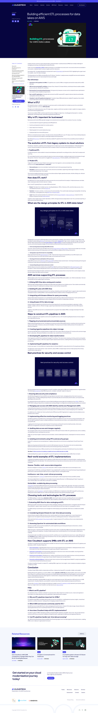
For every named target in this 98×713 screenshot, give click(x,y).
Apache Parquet (44, 254)
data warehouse (70, 194)
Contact (71, 5)
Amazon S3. (47, 188)
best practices (37, 391)
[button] (36, 5)
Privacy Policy (70, 699)
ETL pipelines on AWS (65, 583)
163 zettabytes (59, 71)
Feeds (63, 689)
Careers (66, 5)
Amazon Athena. (46, 196)
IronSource (41, 476)
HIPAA (76, 401)
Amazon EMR (50, 260)
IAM (53, 267)
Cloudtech (40, 491)
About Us (76, 689)
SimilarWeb (30, 485)
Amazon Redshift (61, 194)
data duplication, (56, 157)
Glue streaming (47, 519)
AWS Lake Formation (75, 267)
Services (48, 5)
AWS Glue (49, 192)
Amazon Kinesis (56, 248)
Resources (60, 5)
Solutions (36, 5)
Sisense (44, 467)
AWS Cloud (54, 5)
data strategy (60, 584)
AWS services (36, 138)
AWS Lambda (65, 248)
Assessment (70, 692)
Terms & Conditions (80, 699)
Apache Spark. (56, 192)
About (31, 5)
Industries (42, 5)
